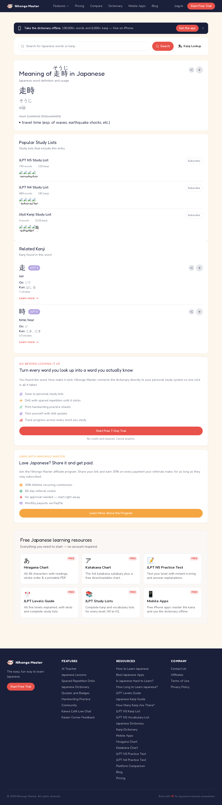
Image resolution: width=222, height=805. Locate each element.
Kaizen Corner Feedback (78, 717)
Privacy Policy (180, 687)
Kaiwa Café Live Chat (76, 711)
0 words (24, 220)
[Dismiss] (203, 28)
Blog (155, 6)
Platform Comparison (130, 766)
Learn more (27, 298)
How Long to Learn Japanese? (137, 687)
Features (59, 6)
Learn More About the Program (111, 513)
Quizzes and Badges (76, 693)
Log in (179, 6)
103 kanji (43, 166)
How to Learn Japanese (132, 669)
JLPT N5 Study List (33, 160)
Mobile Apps (137, 6)
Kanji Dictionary (126, 729)
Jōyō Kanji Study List (35, 214)
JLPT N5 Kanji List (128, 711)
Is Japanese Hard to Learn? (134, 681)
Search (165, 46)
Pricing (79, 6)
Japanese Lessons (74, 675)
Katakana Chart (127, 748)
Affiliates (177, 675)
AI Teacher (69, 669)
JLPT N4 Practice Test (131, 760)
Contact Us (178, 669)
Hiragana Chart (126, 742)
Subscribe (194, 161)
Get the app (187, 28)
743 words (25, 166)
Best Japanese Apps (130, 675)
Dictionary (115, 6)
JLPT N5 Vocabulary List (132, 717)
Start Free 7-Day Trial (111, 431)
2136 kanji (41, 220)
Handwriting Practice (76, 699)
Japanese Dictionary (75, 687)
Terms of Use (180, 681)
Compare (96, 6)
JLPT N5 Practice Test (131, 754)
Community (69, 705)
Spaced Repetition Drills (78, 681)
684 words (25, 193)
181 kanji (43, 193)
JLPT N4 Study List (33, 187)
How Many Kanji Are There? (135, 705)
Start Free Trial (201, 6)
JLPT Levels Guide (128, 693)
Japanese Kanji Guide (130, 699)
